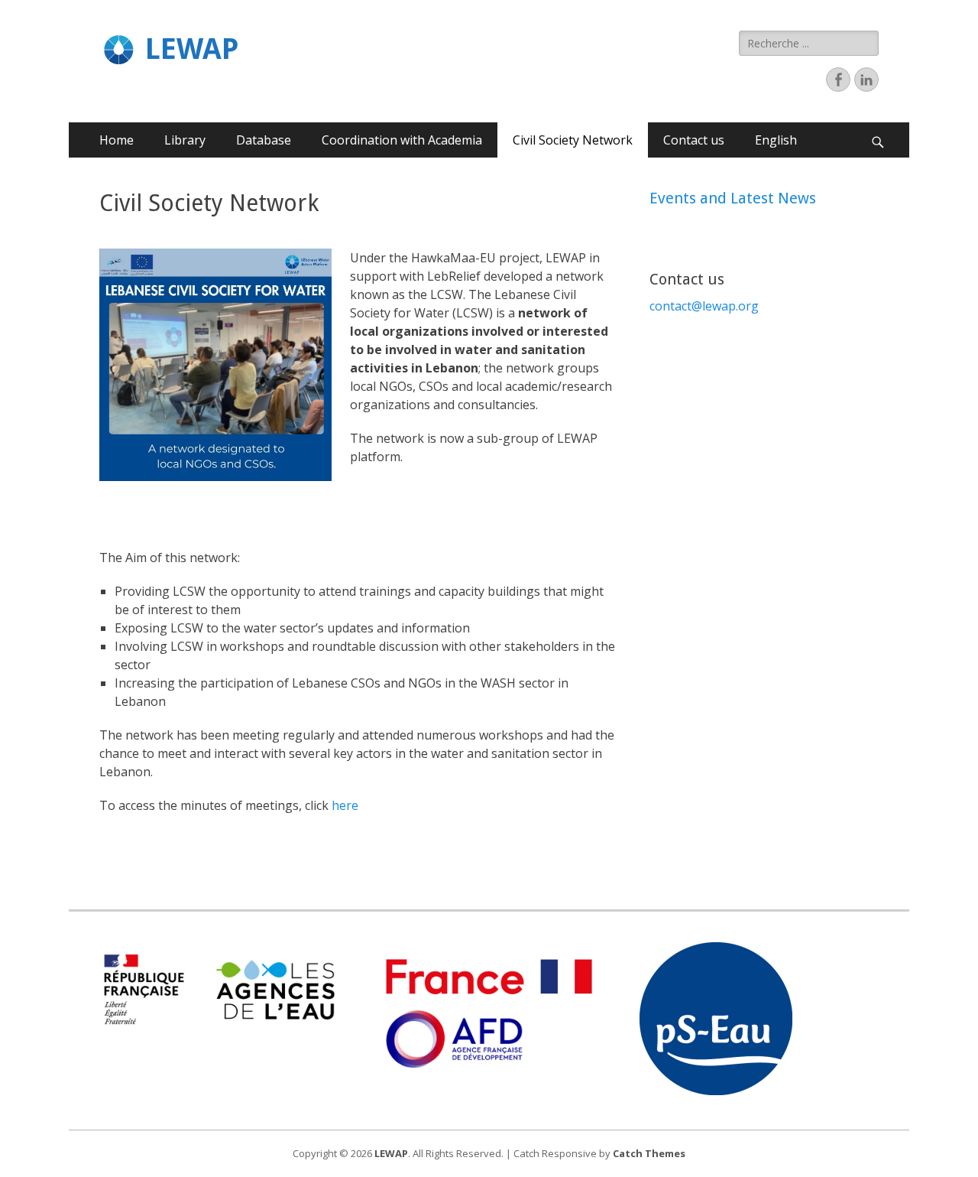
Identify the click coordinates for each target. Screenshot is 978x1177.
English (776, 140)
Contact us (693, 140)
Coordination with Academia (402, 140)
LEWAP (191, 49)
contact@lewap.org (704, 306)
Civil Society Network (573, 140)
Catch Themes (649, 1153)
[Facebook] (838, 79)
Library (185, 140)
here (346, 805)
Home (116, 140)
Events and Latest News (732, 198)
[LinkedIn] (866, 79)
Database (263, 140)
